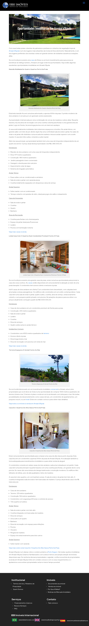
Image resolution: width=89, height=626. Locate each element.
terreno (46, 333)
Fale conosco (53, 603)
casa (32, 60)
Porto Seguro (52, 552)
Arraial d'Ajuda (14, 51)
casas (30, 283)
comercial (54, 389)
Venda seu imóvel (54, 586)
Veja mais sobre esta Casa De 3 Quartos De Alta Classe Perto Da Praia (34, 548)
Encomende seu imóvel (56, 584)
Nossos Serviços (20, 606)
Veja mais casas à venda (17, 232)
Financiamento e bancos (23, 603)
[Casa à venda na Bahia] (44, 106)
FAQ (15, 609)
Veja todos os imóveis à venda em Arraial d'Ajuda (26, 404)
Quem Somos (18, 589)
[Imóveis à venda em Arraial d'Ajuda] (44, 381)
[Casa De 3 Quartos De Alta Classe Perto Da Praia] (44, 448)
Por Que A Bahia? (54, 589)
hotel (28, 399)
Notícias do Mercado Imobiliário (59, 592)
